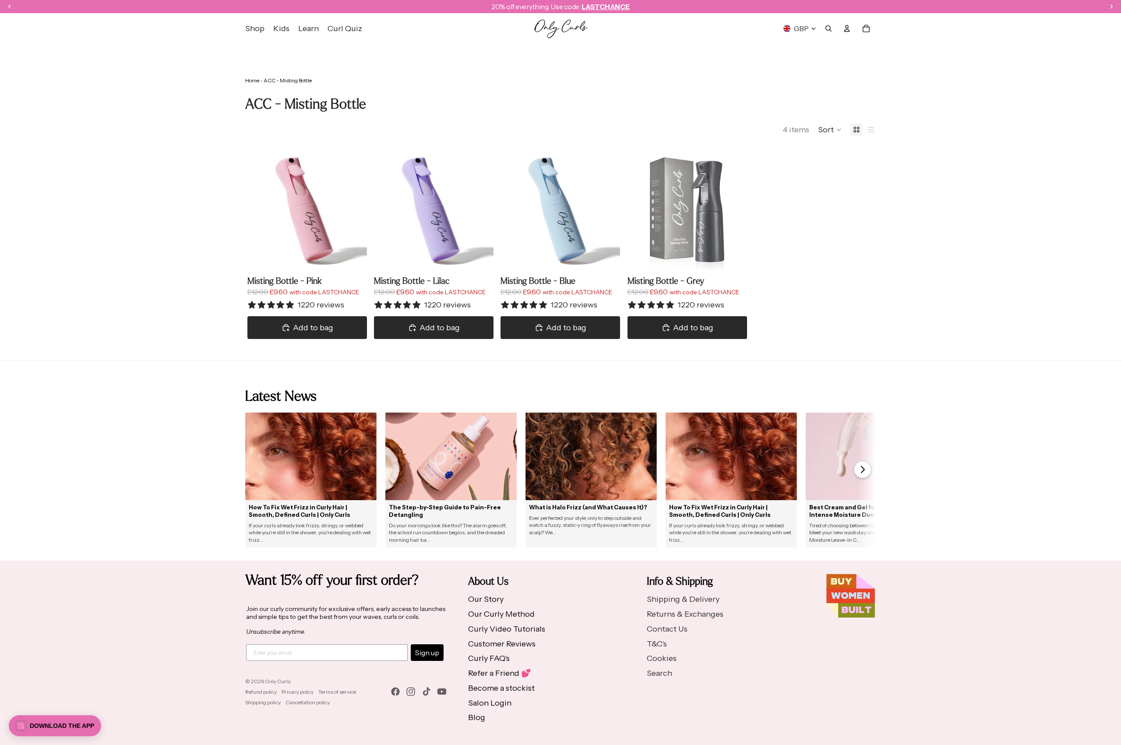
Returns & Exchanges (685, 614)
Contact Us (667, 629)
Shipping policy (263, 702)
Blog (476, 717)
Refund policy (261, 692)
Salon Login (489, 703)
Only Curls (277, 681)
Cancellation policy (308, 702)
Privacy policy (298, 692)
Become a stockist (501, 688)
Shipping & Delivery (683, 599)
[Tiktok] (426, 691)
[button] (830, 129)
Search (659, 673)
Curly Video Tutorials (506, 629)
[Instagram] (410, 691)
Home (252, 80)
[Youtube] (442, 691)
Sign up (427, 652)
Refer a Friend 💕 (499, 673)
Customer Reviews (502, 644)
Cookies (662, 658)
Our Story (486, 599)
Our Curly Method (501, 614)
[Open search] (828, 28)
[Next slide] (354, 211)
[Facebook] (395, 691)
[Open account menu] (847, 28)
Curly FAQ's (489, 658)
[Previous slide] (260, 211)
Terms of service (337, 692)
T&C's (657, 644)
